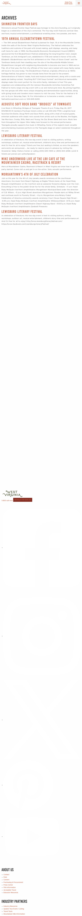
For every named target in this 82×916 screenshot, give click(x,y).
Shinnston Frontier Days (19, 24)
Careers (6, 880)
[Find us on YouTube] (32, 836)
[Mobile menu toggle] (79, 4)
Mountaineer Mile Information (14, 914)
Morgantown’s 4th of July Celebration (30, 174)
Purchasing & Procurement (13, 882)
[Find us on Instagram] (42, 636)
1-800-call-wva (7, 500)
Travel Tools (8, 911)
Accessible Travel (10, 890)
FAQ (5, 877)
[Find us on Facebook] (42, 547)
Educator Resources (11, 892)
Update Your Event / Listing (14, 909)
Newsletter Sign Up (23, 499)
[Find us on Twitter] (42, 720)
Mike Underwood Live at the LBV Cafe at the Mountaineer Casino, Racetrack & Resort (33, 161)
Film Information (10, 887)
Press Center (8, 885)
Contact (6, 874)
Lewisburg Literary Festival (22, 136)
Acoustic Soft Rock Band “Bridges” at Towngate (36, 104)
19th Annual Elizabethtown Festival (28, 39)
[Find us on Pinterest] (28, 785)
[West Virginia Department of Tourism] (7, 3)
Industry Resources (10, 906)
